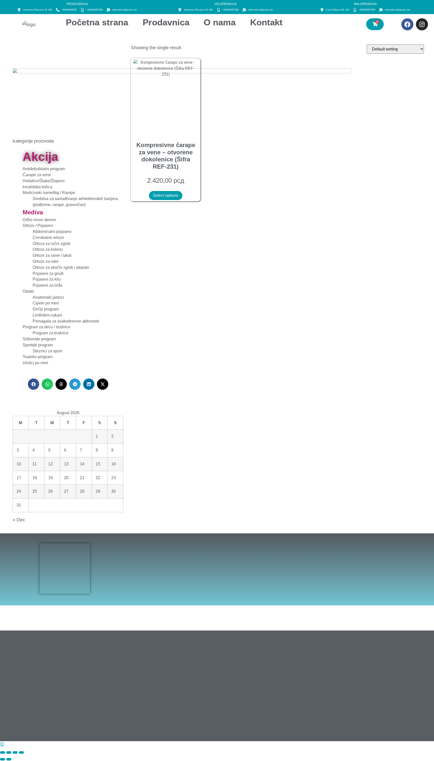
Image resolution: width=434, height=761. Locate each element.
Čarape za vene (37, 175)
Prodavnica (166, 22)
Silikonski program (39, 339)
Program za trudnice (51, 333)
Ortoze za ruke (46, 261)
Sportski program (38, 345)
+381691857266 (230, 10)
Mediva (33, 212)
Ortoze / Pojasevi (38, 225)
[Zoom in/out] (2, 752)
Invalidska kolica (37, 187)
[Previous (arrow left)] (2, 759)
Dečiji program (46, 309)
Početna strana (97, 22)
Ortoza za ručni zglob (51, 243)
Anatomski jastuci (48, 297)
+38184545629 (69, 10)
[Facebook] (407, 24)
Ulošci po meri (35, 363)
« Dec (19, 519)
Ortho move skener (39, 220)
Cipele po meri (46, 303)
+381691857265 (94, 10)
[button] (33, 384)
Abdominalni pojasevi (52, 231)
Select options (165, 195)
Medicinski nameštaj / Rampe (49, 193)
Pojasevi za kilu (47, 279)
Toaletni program (37, 357)
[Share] (15, 752)
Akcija (40, 156)
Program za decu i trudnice (46, 327)
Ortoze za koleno (48, 249)
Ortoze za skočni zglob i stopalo (61, 267)
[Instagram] (422, 24)
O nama (220, 22)
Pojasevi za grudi (48, 273)
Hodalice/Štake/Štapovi (44, 181)
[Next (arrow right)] (8, 759)
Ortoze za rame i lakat (52, 255)
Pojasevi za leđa (47, 285)
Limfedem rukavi (47, 315)
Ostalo (28, 291)
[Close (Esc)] (21, 752)
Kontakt (266, 22)
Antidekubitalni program (44, 169)
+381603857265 (367, 10)
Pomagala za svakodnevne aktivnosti (66, 321)
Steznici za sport (47, 351)
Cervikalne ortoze (48, 237)
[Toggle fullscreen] (8, 752)
